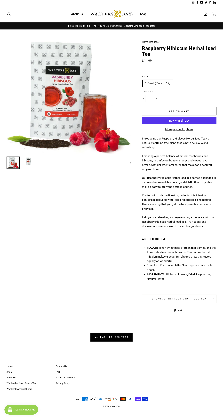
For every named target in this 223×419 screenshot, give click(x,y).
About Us (77, 14)
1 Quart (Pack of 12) (157, 83)
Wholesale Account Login (19, 389)
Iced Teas (154, 42)
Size (145, 76)
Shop (143, 14)
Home (145, 42)
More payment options (179, 129)
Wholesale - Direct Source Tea (21, 383)
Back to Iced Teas (113, 337)
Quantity (149, 91)
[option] (111, 26)
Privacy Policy (63, 383)
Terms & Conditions (65, 377)
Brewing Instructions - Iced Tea (179, 299)
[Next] (129, 163)
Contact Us (61, 366)
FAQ (58, 372)
